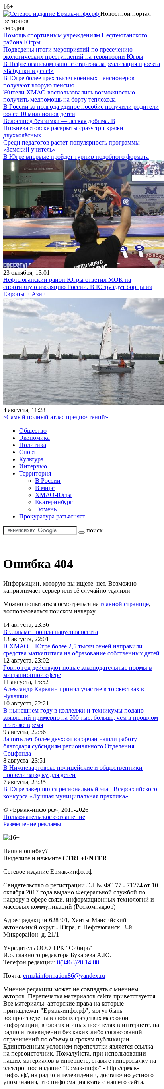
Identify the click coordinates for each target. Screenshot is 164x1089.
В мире (45, 487)
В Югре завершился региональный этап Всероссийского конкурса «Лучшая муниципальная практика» (80, 793)
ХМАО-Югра (53, 494)
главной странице (124, 604)
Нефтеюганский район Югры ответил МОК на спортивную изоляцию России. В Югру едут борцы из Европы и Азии (77, 286)
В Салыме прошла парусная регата (50, 631)
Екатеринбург (54, 502)
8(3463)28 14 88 (78, 962)
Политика (32, 444)
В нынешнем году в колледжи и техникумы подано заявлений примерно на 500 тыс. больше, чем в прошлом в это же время (80, 717)
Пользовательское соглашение (44, 816)
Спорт (27, 452)
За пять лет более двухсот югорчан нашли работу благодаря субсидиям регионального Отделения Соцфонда (70, 746)
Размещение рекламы (32, 824)
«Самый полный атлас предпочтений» (55, 417)
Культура (31, 459)
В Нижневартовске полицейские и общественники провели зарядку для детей (73, 771)
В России (48, 480)
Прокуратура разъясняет (52, 516)
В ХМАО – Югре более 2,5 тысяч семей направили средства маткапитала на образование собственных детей (81, 650)
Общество (33, 430)
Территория (35, 473)
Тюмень (46, 509)
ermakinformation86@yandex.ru (64, 975)
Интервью (33, 466)
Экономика (34, 437)
